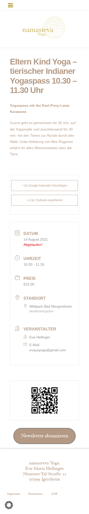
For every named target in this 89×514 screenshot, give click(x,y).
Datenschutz (35, 494)
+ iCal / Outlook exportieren (44, 200)
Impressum (13, 494)
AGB (54, 494)
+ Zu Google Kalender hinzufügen (44, 185)
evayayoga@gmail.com (47, 350)
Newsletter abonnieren (44, 436)
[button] (9, 505)
